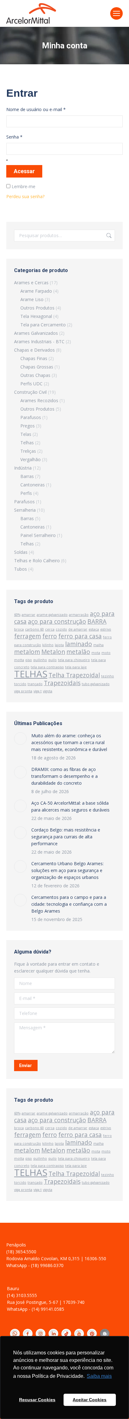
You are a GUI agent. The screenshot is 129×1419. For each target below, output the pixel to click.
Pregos (27, 426)
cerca (49, 629)
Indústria (23, 468)
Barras (27, 476)
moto (106, 653)
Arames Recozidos (39, 400)
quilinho (40, 660)
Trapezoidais (62, 683)
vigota (47, 691)
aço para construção (57, 621)
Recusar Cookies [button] (37, 1399)
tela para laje (76, 667)
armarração (79, 614)
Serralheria (25, 510)
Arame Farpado (36, 291)
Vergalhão (30, 459)
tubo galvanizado (96, 684)
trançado (35, 684)
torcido (20, 684)
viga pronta (23, 691)
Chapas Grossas (36, 367)
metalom (27, 652)
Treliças (28, 451)
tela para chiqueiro (74, 660)
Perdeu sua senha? (25, 196)
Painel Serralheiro (38, 535)
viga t (38, 691)
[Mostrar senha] (7, 160)
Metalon (53, 652)
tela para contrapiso (47, 667)
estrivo (105, 629)
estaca (94, 629)
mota (95, 653)
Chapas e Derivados (34, 350)
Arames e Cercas (31, 282)
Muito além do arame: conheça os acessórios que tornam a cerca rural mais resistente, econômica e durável (69, 742)
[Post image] (20, 738)
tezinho (107, 676)
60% (17, 614)
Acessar (24, 171)
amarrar (28, 614)
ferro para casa (80, 636)
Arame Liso (32, 299)
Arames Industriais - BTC (39, 341)
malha (98, 645)
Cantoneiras (32, 485)
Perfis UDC (31, 384)
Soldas (21, 552)
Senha (14, 137)
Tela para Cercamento (43, 325)
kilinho (48, 645)
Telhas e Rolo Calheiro (37, 560)
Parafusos (30, 417)
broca (19, 629)
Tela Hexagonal (36, 316)
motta (19, 660)
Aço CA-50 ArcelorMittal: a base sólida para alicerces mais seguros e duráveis (70, 806)
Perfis (26, 493)
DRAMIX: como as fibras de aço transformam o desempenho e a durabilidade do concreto (64, 776)
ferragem (27, 636)
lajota (59, 645)
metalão (78, 652)
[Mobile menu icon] (116, 13)
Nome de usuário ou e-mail (36, 109)
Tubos (20, 569)
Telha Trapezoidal (74, 675)
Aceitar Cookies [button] (89, 1399)
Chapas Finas (33, 358)
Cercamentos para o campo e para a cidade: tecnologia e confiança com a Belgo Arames (69, 904)
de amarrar (77, 629)
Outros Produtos (37, 308)
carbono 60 (34, 629)
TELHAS (30, 674)
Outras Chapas (35, 375)
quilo (52, 660)
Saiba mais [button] (99, 1376)
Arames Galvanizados (36, 333)
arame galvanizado (52, 614)
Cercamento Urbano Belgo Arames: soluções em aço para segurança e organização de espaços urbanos (67, 870)
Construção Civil (30, 392)
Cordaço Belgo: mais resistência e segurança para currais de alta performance (65, 836)
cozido (61, 629)
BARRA (96, 621)
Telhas (27, 443)
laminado (78, 644)
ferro (49, 636)
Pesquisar (108, 235)
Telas (25, 434)
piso (28, 660)
